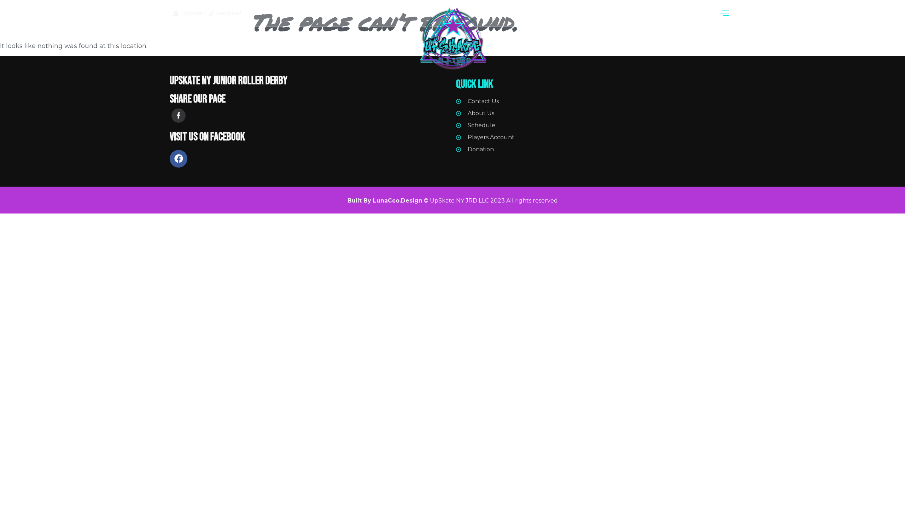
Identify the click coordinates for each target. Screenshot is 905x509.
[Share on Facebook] (178, 116)
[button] (724, 13)
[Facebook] (178, 159)
